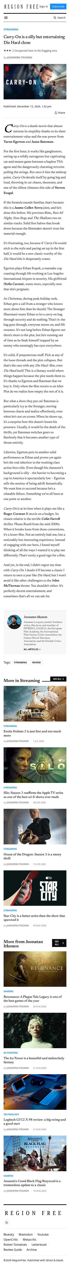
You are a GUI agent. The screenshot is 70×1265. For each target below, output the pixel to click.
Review (36, 662)
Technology (11, 1114)
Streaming (11, 29)
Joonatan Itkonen (19, 57)
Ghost (49, 1260)
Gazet (59, 1260)
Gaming (8, 991)
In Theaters (11, 1052)
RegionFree (19, 1260)
